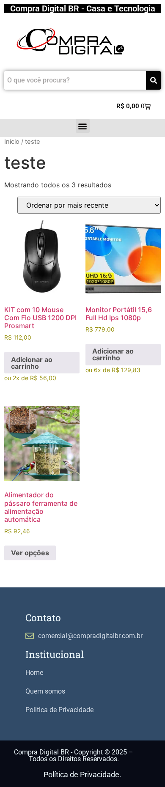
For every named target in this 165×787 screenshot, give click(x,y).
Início (11, 141)
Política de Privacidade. (82, 774)
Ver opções (30, 552)
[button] (83, 126)
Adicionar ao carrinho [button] (31, 362)
